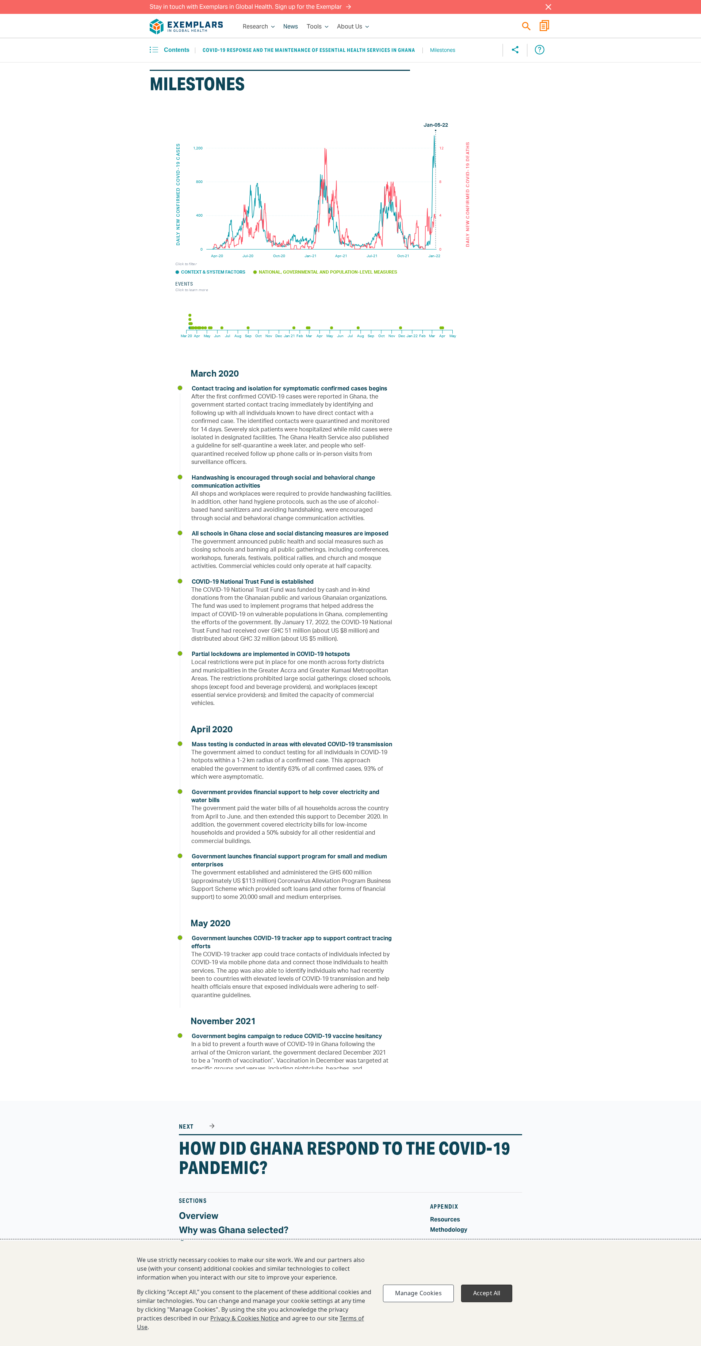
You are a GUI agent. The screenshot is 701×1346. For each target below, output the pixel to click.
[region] (350, 1293)
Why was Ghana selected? (233, 1230)
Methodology (448, 1229)
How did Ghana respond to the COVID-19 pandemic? (344, 1158)
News (290, 26)
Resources (445, 1219)
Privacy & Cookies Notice (244, 1318)
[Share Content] (515, 50)
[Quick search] (526, 26)
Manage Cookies (418, 1293)
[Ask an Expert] (539, 50)
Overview (198, 1215)
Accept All (487, 1293)
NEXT (187, 1126)
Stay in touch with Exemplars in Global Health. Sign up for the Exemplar (246, 7)
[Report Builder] (544, 26)
